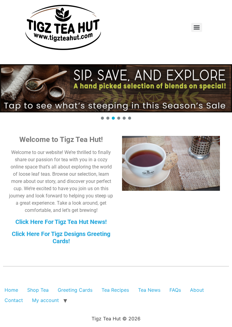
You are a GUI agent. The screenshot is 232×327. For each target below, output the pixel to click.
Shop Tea (38, 290)
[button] (116, 88)
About (197, 290)
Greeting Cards (75, 290)
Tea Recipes (115, 290)
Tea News (149, 290)
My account (45, 300)
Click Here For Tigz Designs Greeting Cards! (61, 237)
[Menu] (196, 27)
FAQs (175, 290)
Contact (14, 300)
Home (11, 290)
